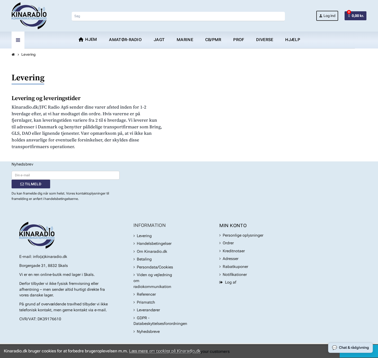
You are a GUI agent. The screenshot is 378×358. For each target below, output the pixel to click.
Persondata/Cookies (155, 267)
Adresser (230, 258)
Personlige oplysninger (243, 235)
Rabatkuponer (235, 266)
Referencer (146, 294)
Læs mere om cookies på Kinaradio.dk (164, 351)
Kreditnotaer (234, 251)
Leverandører (148, 310)
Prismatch (146, 302)
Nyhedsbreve (148, 331)
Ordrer (228, 243)
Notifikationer (235, 274)
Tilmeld (32, 184)
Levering (144, 236)
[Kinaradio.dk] (29, 15)
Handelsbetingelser (154, 243)
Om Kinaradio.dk (152, 251)
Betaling (144, 259)
